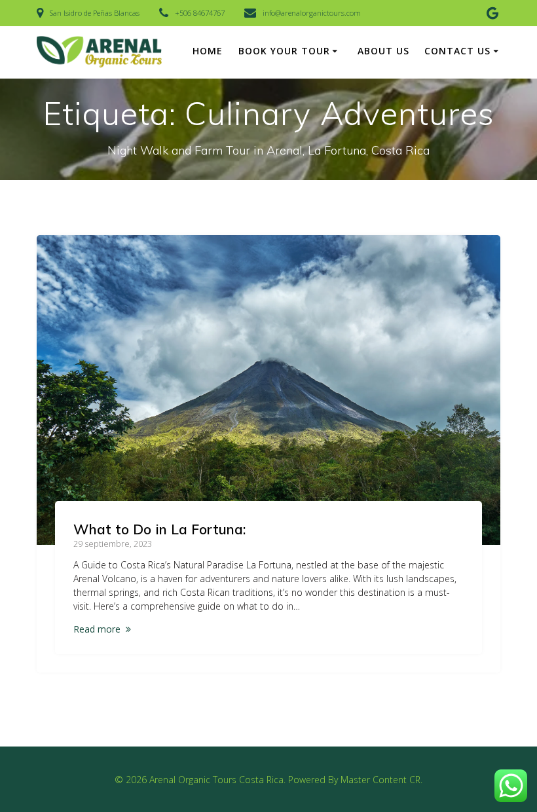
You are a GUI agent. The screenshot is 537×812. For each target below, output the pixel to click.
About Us (383, 51)
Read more (96, 629)
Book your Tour (284, 51)
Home (208, 51)
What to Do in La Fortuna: (159, 529)
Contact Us (457, 51)
